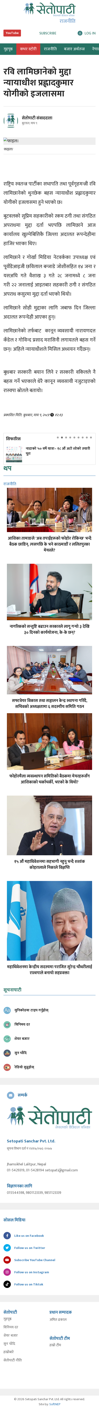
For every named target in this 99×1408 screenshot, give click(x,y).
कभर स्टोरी (28, 49)
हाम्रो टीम (55, 1345)
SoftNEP (55, 1404)
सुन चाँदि (9, 1344)
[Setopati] (49, 1117)
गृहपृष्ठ (7, 1319)
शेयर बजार (10, 1336)
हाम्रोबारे (8, 1352)
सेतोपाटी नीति (12, 1360)
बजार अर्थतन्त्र (74, 49)
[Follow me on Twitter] (17, 123)
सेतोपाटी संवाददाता (37, 118)
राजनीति (50, 49)
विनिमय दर (10, 1327)
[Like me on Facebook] (12, 127)
